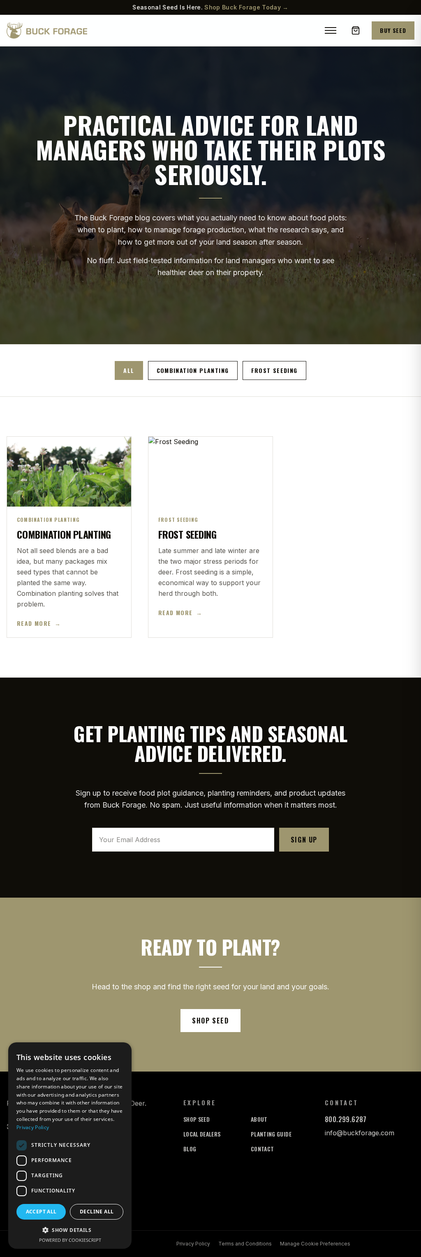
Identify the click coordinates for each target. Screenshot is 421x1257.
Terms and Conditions (245, 1244)
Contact (262, 1148)
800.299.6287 (346, 1119)
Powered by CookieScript (70, 1240)
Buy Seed (393, 30)
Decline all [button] (96, 1211)
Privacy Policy (193, 1244)
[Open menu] (331, 30)
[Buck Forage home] (47, 30)
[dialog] (70, 1145)
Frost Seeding (274, 370)
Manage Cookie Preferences (315, 1244)
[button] (69, 1230)
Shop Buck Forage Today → (246, 7)
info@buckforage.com (359, 1133)
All (128, 370)
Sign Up (304, 840)
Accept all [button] (41, 1211)
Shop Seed (210, 1021)
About (259, 1119)
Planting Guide (271, 1134)
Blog (189, 1148)
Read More (39, 623)
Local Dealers (202, 1134)
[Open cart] (355, 30)
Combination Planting (193, 370)
